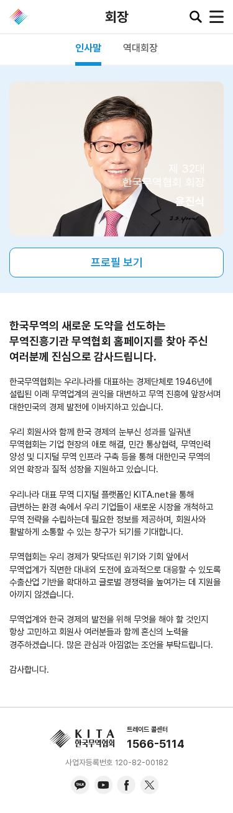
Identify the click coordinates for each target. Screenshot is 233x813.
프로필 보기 (117, 262)
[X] (149, 785)
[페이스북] (126, 785)
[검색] (196, 17)
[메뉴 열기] (216, 17)
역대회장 (140, 48)
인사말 (88, 48)
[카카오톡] (80, 785)
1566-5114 (156, 743)
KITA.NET (18, 17)
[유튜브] (103, 785)
